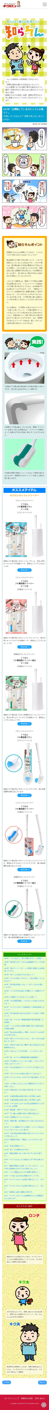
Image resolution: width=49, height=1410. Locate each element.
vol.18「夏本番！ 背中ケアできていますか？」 (21, 1110)
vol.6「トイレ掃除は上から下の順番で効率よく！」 (23, 1172)
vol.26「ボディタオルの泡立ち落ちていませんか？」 (23, 1074)
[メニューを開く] (45, 4)
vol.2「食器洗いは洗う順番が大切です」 (19, 1192)
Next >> (42, 1382)
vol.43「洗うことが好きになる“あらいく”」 (20, 975)
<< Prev (7, 1382)
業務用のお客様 (27, 1398)
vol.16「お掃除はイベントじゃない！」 (18, 1117)
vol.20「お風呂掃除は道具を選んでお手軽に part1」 (23, 1100)
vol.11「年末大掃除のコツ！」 (15, 1146)
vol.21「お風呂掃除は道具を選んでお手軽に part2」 (23, 1096)
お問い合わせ (40, 1398)
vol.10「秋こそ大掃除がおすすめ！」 (17, 1150)
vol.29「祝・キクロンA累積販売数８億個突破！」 (22, 1057)
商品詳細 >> (25, 570)
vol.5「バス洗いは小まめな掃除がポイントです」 (22, 1176)
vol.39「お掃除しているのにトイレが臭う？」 (21, 997)
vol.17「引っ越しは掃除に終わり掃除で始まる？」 (22, 1113)
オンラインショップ (11, 1398)
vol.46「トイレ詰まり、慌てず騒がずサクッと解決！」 (24, 958)
